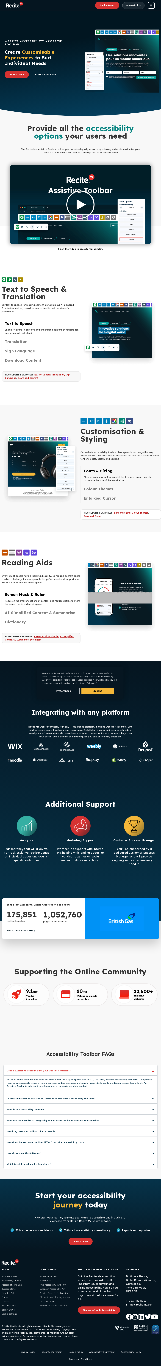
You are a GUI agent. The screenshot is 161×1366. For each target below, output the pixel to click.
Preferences (63, 690)
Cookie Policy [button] (103, 680)
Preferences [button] (91, 683)
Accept (97, 690)
